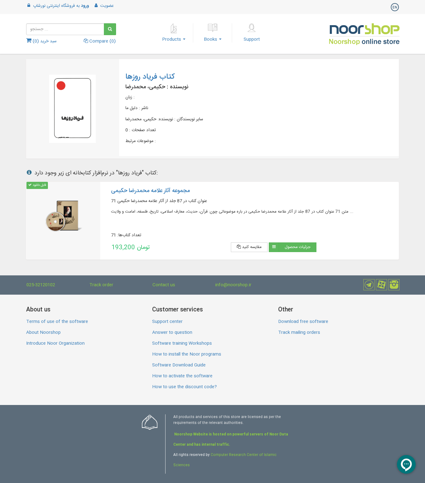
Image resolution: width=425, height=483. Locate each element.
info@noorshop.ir (233, 285)
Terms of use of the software (57, 321)
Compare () (102, 41)
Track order (101, 285)
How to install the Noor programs (186, 354)
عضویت (106, 6)
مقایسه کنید (251, 247)
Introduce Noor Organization (55, 343)
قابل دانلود (39, 185)
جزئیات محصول (298, 247)
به (61, 6)
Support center (167, 321)
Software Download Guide (179, 365)
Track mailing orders (299, 332)
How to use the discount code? (184, 387)
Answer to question (172, 332)
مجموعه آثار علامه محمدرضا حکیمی (150, 191)
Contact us (163, 285)
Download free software (303, 321)
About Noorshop (43, 332)
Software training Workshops (182, 343)
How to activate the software (182, 376)
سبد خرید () (44, 41)
